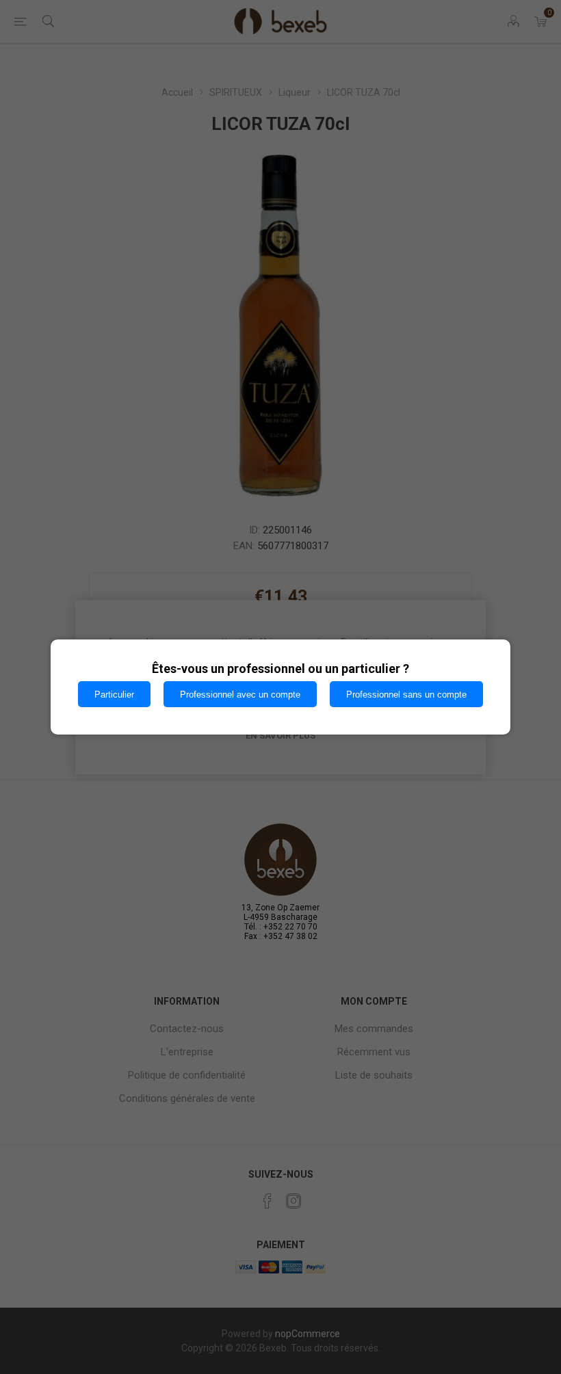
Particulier (114, 694)
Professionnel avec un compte (240, 694)
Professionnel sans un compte (406, 694)
